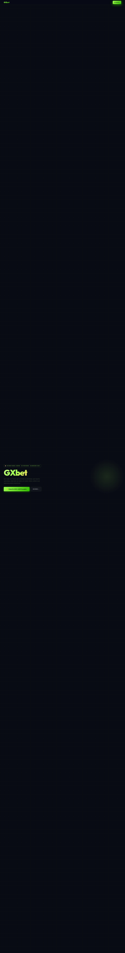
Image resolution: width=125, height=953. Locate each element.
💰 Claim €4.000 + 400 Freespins (17, 489)
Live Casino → (36, 489)
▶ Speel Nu (117, 2)
